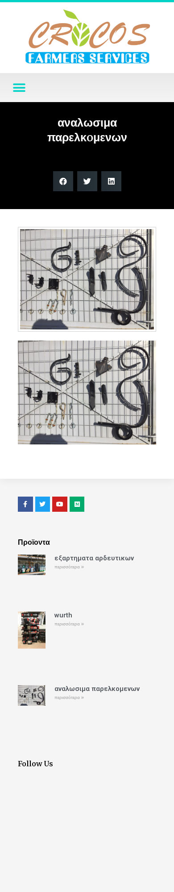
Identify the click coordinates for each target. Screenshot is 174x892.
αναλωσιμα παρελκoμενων (97, 689)
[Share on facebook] (63, 181)
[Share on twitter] (87, 181)
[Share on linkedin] (111, 181)
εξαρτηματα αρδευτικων (94, 558)
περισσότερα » (69, 567)
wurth (63, 615)
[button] (19, 88)
